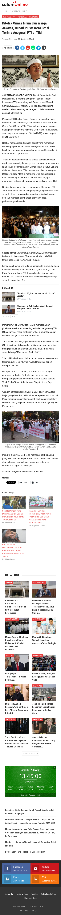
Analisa (9, 656)
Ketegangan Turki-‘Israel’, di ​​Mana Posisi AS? (25, 852)
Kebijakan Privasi (48, 894)
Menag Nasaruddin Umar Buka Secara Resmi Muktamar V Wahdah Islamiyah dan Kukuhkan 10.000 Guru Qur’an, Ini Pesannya (30, 832)
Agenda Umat (39, 583)
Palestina (37, 656)
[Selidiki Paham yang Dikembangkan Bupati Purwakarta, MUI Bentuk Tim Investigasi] (14, 502)
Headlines (22, 17)
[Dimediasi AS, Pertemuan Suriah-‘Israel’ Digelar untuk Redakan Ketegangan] (8, 297)
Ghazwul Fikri (9, 17)
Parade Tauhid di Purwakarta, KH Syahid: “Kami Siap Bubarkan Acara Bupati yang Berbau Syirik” (40, 517)
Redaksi (34, 894)
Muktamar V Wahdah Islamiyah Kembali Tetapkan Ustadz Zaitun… (35, 307)
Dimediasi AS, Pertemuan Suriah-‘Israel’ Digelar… (36, 294)
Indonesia (33, 17)
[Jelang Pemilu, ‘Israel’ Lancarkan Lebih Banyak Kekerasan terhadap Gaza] (44, 692)
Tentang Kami (21, 894)
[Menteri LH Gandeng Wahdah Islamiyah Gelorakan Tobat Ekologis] (44, 626)
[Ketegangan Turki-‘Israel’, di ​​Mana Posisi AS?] (17, 662)
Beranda (9, 894)
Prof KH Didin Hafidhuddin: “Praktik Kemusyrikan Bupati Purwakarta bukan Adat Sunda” (13, 550)
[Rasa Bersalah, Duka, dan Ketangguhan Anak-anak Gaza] (44, 662)
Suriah (9, 583)
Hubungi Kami (30, 898)
